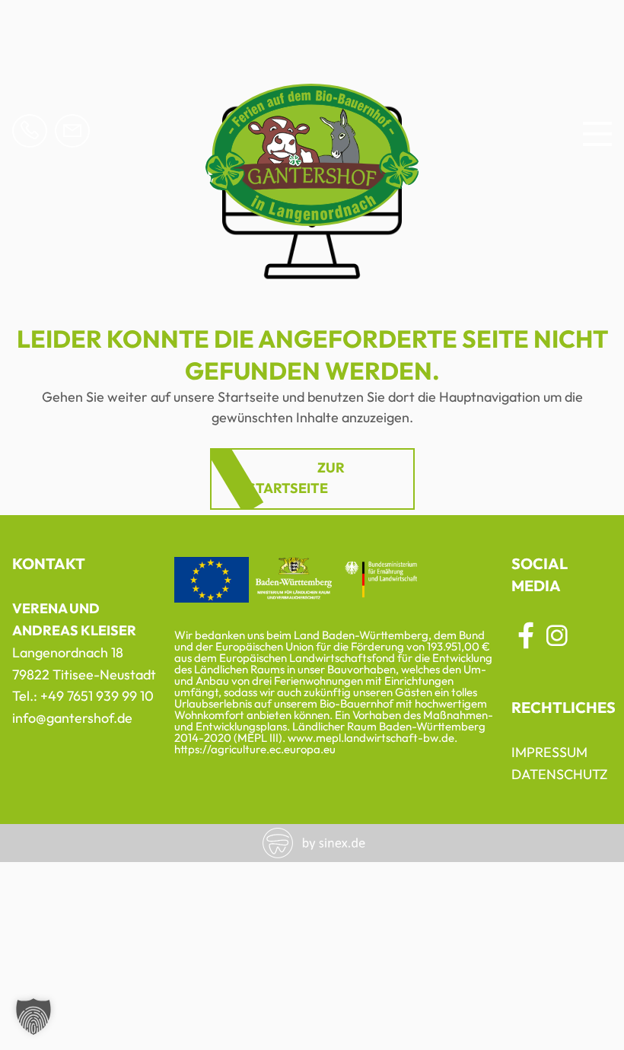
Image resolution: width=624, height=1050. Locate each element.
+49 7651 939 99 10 (97, 696)
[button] (33, 1016)
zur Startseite (296, 478)
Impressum (549, 752)
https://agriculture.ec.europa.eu (255, 749)
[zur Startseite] (312, 217)
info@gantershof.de (72, 718)
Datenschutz (559, 774)
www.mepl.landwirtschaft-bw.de (371, 737)
